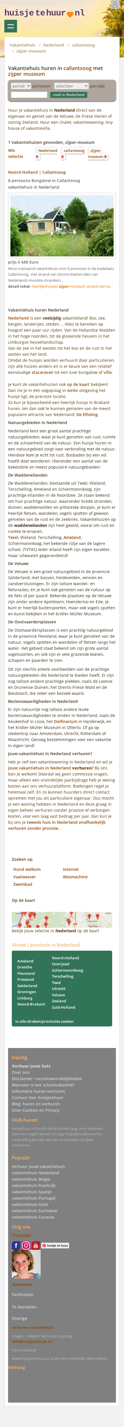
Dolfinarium (65, 721)
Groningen (26, 991)
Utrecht (58, 988)
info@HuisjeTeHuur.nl (32, 1341)
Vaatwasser (24, 876)
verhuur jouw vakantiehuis (38, 1166)
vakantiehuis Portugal (33, 1198)
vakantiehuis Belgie (31, 1179)
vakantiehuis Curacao (33, 1217)
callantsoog (83, 45)
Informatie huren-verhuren (38, 1091)
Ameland (72, 537)
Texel (13, 537)
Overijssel (60, 963)
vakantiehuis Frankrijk (34, 1185)
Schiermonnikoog (67, 970)
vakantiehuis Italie (30, 1204)
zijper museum (26, 73)
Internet (71, 869)
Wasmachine (75, 876)
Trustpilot (21, 1235)
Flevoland (26, 973)
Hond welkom (27, 869)
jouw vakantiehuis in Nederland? (50, 768)
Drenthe (24, 967)
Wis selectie (15, 153)
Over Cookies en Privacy (36, 1110)
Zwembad (22, 884)
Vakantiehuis (22, 45)
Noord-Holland (65, 957)
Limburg (24, 998)
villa (108, 372)
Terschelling (62, 976)
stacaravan (42, 372)
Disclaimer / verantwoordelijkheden (47, 1078)
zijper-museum (31, 51)
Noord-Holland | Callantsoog (37, 172)
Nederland (53, 45)
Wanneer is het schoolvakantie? (43, 1085)
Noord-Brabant (31, 1004)
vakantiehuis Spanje (32, 1191)
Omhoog (16, 1367)
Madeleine (22, 1284)
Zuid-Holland (63, 1007)
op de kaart (78, 384)
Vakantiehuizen (10, 26)
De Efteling (87, 414)
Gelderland (27, 985)
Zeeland (59, 1000)
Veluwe (58, 994)
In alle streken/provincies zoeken (44, 1021)
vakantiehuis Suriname (34, 1210)
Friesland (25, 979)
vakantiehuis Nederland (35, 1172)
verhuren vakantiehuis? (33, 1327)
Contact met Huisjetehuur (37, 1097)
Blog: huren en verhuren (36, 1104)
